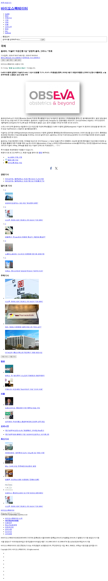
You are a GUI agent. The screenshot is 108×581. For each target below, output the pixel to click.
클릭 (40, 153)
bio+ (6, 31)
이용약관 (8, 523)
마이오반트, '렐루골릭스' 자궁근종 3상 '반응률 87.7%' (24, 181)
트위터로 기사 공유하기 (56, 168)
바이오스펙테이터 (14, 8)
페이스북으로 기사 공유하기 (51, 168)
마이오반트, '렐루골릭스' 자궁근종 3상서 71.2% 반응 (24, 179)
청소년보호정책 (11, 525)
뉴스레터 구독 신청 (15, 157)
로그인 (12, 153)
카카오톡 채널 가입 (15, 163)
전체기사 (8, 18)
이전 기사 (5, 356)
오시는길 (8, 532)
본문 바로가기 (6, 3)
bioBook (8, 33)
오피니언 (8, 27)
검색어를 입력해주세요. (11, 39)
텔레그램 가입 (13, 160)
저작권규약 (9, 527)
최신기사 (5, 439)
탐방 (6, 29)
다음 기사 (13, 356)
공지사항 (8, 529)
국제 (6, 22)
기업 (6, 20)
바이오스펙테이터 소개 (13, 518)
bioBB (7, 14)
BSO (6, 16)
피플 (6, 24)
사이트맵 (8, 534)
